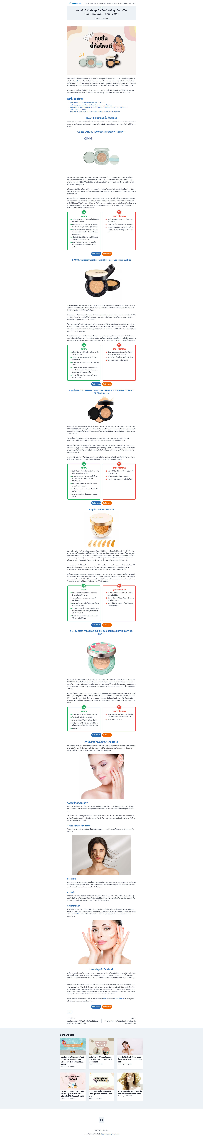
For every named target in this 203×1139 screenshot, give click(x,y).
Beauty (109, 3)
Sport (120, 3)
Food (133, 3)
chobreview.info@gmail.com (110, 1134)
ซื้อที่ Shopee (107, 253)
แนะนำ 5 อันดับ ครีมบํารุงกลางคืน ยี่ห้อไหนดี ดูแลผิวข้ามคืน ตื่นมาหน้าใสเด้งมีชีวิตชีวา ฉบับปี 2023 (72, 1093)
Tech (91, 3)
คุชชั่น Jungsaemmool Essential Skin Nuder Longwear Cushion (91, 105)
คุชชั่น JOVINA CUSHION (78, 109)
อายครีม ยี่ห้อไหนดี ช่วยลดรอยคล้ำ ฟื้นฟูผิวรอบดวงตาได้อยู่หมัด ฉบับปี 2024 (130, 1059)
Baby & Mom (127, 3)
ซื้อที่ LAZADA (96, 253)
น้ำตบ (105, 998)
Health (114, 3)
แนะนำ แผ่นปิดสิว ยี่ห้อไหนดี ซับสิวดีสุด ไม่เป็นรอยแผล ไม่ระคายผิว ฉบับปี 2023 (83, 1020)
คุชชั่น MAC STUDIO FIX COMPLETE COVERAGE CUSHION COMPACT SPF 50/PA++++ (99, 107)
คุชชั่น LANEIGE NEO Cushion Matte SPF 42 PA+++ (87, 102)
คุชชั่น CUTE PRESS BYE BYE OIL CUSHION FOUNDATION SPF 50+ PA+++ (95, 112)
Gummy (98, 18)
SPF (77, 914)
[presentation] (73, 1046)
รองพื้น (76, 81)
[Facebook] (101, 1120)
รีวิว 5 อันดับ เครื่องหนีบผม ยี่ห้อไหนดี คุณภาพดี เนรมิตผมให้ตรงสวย (100, 1093)
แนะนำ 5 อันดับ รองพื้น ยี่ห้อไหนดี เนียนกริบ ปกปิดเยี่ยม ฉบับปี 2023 (120, 1020)
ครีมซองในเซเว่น (119, 998)
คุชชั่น (70, 1012)
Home (87, 3)
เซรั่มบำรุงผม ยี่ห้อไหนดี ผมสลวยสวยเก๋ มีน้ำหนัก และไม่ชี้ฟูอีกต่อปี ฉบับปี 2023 (100, 1059)
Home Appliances (100, 3)
